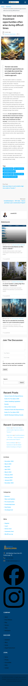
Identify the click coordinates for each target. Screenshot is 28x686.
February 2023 (9, 477)
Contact (7, 668)
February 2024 (9, 474)
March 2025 (8, 464)
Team (6, 628)
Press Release (8, 619)
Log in (6, 526)
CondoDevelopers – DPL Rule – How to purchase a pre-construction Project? (15, 437)
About (6, 617)
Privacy (6, 659)
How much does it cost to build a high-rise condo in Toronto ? (15, 430)
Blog (6, 622)
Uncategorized (9, 510)
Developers (7, 630)
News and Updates (16, 244)
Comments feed (9, 531)
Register (7, 523)
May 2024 (7, 466)
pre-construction (19, 168)
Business (8, 6)
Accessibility (8, 662)
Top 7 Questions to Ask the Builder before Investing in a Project (14, 445)
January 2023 (8, 480)
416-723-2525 (9, 558)
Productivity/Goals (10, 504)
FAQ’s (6, 665)
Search (5, 379)
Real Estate (13, 34)
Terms (6, 657)
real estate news (19, 174)
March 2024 (8, 472)
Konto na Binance (11, 442)
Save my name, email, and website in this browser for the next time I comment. (14, 364)
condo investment (8, 168)
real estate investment (9, 171)
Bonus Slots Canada (10, 407)
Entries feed (8, 528)
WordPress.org (9, 534)
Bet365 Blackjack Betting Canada (14, 415)
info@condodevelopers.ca (13, 561)
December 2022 (9, 483)
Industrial (7, 639)
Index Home (10, 435)
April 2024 (7, 469)
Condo (6, 645)
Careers (7, 625)
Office (6, 642)
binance (9, 428)
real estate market (8, 174)
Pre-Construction (19, 281)
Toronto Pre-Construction (10, 176)
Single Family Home (10, 648)
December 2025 (9, 461)
